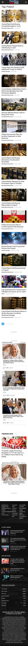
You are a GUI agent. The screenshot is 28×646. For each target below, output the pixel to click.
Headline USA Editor (6, 71)
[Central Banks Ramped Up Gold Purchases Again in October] (14, 173)
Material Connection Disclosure (15, 513)
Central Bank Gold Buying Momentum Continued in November (11, 160)
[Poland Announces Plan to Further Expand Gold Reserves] (14, 216)
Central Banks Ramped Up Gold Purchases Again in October (13, 182)
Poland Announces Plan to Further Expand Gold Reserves (12, 226)
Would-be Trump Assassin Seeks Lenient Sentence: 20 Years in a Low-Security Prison (18, 548)
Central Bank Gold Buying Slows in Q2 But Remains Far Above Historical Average (14, 313)
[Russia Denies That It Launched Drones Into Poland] (14, 238)
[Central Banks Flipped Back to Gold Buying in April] (14, 37)
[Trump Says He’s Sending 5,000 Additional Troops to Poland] (14, 59)
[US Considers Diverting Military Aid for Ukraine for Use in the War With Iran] (5, 540)
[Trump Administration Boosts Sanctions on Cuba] (5, 570)
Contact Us (22, 511)
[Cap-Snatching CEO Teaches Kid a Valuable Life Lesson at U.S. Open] (14, 281)
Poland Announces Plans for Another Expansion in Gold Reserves (12, 136)
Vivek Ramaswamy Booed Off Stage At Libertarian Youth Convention (17, 532)
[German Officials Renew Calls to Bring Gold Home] (14, 104)
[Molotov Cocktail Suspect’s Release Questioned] (5, 577)
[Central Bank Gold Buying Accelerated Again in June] (14, 16)
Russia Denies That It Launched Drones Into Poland (13, 247)
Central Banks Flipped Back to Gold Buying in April (12, 47)
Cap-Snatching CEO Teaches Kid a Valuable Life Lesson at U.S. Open (14, 291)
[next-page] (12, 324)
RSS (13, 516)
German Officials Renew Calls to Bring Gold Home (13, 114)
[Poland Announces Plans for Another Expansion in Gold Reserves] (14, 126)
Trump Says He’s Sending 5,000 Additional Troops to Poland (13, 68)
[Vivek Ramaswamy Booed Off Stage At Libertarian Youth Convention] (5, 532)
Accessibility (22, 505)
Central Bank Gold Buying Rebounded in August (11, 204)
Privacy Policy (5, 515)
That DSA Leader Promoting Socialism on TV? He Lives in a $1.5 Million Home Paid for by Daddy (12, 454)
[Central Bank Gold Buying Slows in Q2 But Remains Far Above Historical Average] (14, 303)
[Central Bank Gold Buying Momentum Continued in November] (14, 149)
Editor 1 (3, 293)
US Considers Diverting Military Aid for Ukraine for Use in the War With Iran (18, 540)
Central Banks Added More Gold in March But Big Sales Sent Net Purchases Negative (14, 91)
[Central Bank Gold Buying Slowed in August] (14, 260)
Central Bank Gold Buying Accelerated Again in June (11, 25)
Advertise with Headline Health (22, 508)
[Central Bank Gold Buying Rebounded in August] (14, 195)
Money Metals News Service (7, 28)
